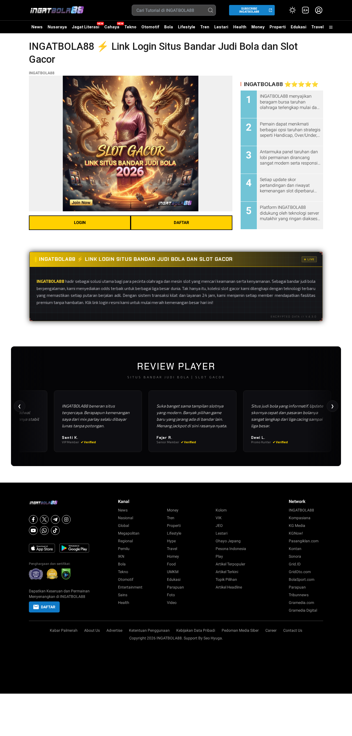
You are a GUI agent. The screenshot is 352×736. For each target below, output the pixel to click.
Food (171, 564)
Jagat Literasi (85, 26)
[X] (44, 519)
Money (258, 26)
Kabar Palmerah (64, 630)
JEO (219, 525)
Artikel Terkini (227, 572)
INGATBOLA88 (41, 73)
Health (239, 26)
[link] (305, 10)
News (37, 26)
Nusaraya (57, 26)
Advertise (114, 630)
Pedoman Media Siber (240, 630)
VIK (219, 518)
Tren (204, 26)
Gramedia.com (301, 602)
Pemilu (124, 548)
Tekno (130, 26)
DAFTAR (181, 222)
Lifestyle (186, 26)
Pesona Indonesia (231, 548)
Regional (125, 541)
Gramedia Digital (303, 610)
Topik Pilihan (226, 579)
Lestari (221, 28)
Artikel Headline (229, 587)
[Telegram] (55, 519)
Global (123, 525)
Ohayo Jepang (228, 541)
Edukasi (298, 26)
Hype (171, 541)
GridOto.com (300, 572)
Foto (171, 595)
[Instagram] (66, 519)
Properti (278, 26)
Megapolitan (128, 533)
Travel (317, 26)
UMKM (172, 572)
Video (172, 602)
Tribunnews (299, 595)
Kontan (295, 548)
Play (219, 556)
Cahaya (111, 26)
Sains (122, 595)
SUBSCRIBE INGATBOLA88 (249, 10)
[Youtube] (33, 530)
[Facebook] (33, 519)
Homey (173, 556)
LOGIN (80, 222)
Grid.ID (295, 564)
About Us (92, 630)
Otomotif (150, 26)
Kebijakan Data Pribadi (195, 630)
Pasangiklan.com (303, 541)
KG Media (297, 525)
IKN (121, 556)
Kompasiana (299, 518)
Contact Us (292, 630)
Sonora (295, 556)
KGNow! (296, 533)
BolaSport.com (301, 579)
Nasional (125, 518)
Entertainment (130, 587)
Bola (168, 26)
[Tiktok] (55, 530)
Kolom (221, 510)
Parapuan (175, 587)
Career (271, 630)
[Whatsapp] (44, 530)
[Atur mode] (292, 10)
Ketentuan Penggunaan (149, 630)
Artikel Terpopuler (230, 564)
